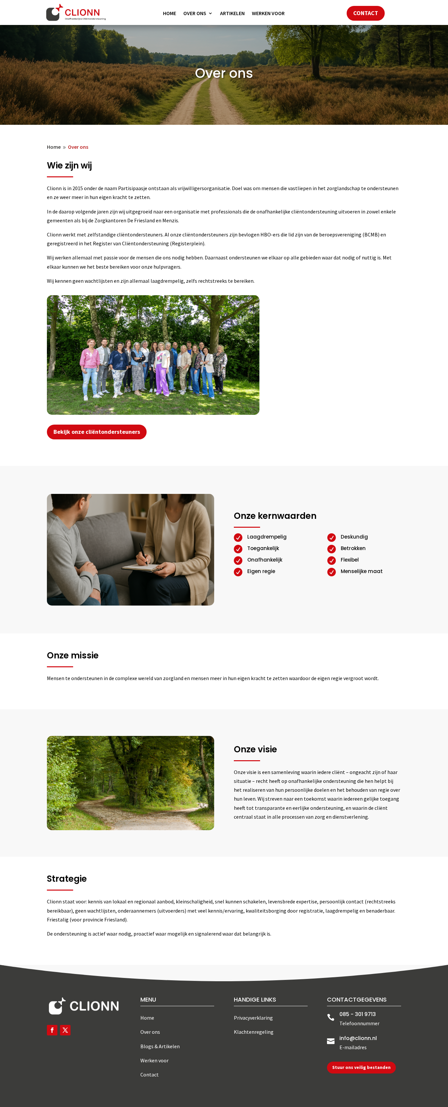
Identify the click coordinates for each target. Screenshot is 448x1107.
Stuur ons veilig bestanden (361, 1067)
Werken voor (268, 13)
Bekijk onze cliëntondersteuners (96, 431)
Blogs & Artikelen (160, 1046)
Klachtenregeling (254, 1032)
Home (169, 13)
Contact (365, 13)
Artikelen (232, 13)
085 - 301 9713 (357, 1014)
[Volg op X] (65, 1030)
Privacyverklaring (253, 1017)
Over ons (194, 13)
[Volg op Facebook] (52, 1030)
